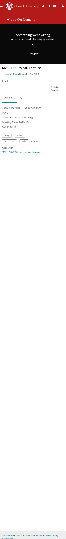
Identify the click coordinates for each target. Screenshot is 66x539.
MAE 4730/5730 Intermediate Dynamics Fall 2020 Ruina (30, 151)
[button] (62, 5)
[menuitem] (42, 6)
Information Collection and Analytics (20, 535)
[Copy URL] (33, 46)
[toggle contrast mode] (54, 6)
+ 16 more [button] (35, 141)
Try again (33, 53)
